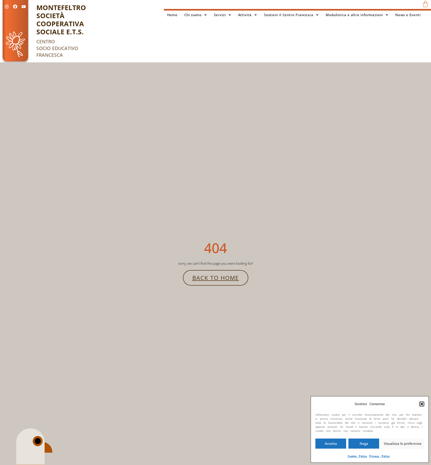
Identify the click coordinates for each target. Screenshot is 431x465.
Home (172, 15)
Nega (364, 443)
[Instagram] (6, 6)
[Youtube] (23, 6)
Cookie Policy (357, 456)
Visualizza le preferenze (403, 443)
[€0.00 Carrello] (425, 4)
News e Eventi (408, 15)
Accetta (331, 443)
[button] (422, 404)
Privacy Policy (379, 456)
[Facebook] (15, 6)
